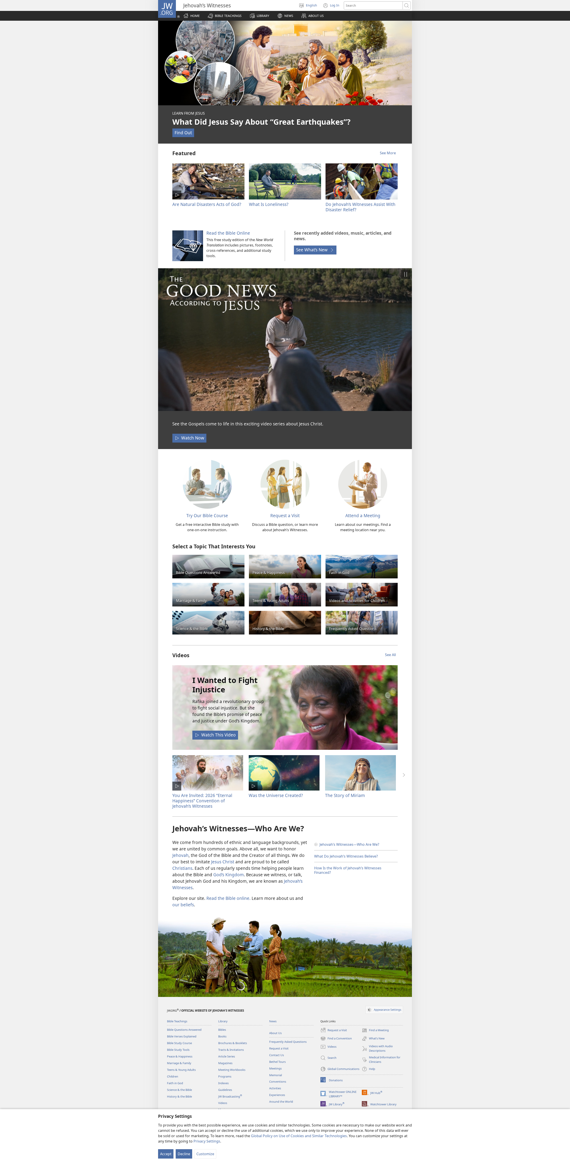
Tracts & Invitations (231, 1050)
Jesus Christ (222, 862)
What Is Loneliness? (268, 204)
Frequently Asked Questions (288, 1042)
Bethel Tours (277, 1062)
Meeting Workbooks (231, 1070)
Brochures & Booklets (232, 1043)
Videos (222, 1103)
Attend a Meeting (362, 515)
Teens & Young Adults (181, 1070)
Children (172, 1076)
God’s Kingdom (228, 875)
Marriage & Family (179, 1063)
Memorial (275, 1075)
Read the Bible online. (228, 898)
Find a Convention (336, 1038)
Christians (182, 868)
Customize (205, 1153)
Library (223, 1021)
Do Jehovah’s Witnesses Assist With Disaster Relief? (360, 207)
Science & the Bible (179, 1090)
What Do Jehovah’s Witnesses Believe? (346, 856)
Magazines (225, 1063)
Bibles (222, 1030)
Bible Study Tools (178, 1050)
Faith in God (175, 1083)
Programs (224, 1076)
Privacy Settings (206, 1141)
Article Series (226, 1056)
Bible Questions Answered (184, 1030)
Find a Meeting (375, 1030)
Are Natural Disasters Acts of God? (206, 204)
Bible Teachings (177, 1021)
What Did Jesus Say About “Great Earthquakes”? (261, 122)
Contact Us (276, 1055)
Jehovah (180, 855)
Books (222, 1036)
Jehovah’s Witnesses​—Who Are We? (349, 844)
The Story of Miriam (345, 795)
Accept (165, 1153)
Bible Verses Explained (181, 1036)
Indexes (223, 1083)
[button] (225, 16)
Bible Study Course (179, 1043)
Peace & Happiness (179, 1056)
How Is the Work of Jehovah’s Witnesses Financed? (347, 870)
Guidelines (225, 1090)
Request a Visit (285, 515)
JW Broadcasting (230, 1096)
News (273, 1021)
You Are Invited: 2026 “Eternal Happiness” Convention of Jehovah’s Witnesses (202, 800)
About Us (275, 1033)
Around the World (281, 1102)
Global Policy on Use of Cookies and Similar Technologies (299, 1135)
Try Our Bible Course (207, 515)
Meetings (275, 1068)
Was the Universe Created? (276, 795)
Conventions (277, 1082)
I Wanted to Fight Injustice (225, 685)
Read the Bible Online (228, 233)
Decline (184, 1153)
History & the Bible (179, 1096)
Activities (275, 1088)
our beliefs (183, 905)
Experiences (277, 1095)
